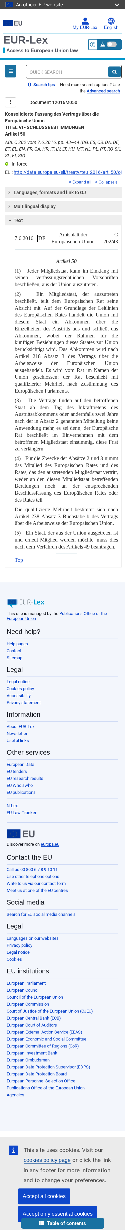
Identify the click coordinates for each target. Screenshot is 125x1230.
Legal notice (18, 681)
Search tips (43, 84)
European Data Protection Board (37, 1073)
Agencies (15, 1094)
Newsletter (17, 733)
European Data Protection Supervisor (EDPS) (48, 1066)
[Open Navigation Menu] (10, 71)
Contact (14, 650)
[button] (62, 1223)
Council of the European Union (35, 997)
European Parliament (26, 983)
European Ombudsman (28, 1059)
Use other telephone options (33, 876)
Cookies (14, 959)
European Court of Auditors (32, 1025)
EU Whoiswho (20, 785)
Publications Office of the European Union (46, 1087)
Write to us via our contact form (36, 883)
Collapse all (109, 182)
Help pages (17, 643)
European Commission (28, 1004)
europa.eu (50, 844)
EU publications (21, 792)
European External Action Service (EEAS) (44, 1032)
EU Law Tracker (21, 812)
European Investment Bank (32, 1052)
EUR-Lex (25, 40)
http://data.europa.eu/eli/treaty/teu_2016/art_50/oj (68, 172)
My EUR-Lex (85, 27)
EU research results (25, 778)
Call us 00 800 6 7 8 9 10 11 (32, 869)
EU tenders (17, 771)
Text (18, 220)
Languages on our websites (33, 938)
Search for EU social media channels (41, 914)
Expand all (81, 182)
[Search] (114, 71)
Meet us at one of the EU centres (37, 890)
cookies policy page (47, 1160)
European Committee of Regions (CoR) (43, 1046)
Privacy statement (24, 702)
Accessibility (19, 695)
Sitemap (14, 657)
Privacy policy (19, 945)
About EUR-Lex (20, 726)
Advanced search (103, 90)
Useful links (18, 740)
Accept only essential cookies (58, 1214)
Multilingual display (35, 206)
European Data (20, 764)
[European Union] (21, 834)
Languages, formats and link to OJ (50, 192)
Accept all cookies (44, 1196)
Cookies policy (20, 688)
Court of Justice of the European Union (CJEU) (50, 1011)
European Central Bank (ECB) (34, 1018)
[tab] (63, 192)
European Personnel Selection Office (41, 1080)
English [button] (111, 27)
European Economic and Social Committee (46, 1039)
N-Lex (12, 805)
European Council (23, 990)
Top (19, 560)
